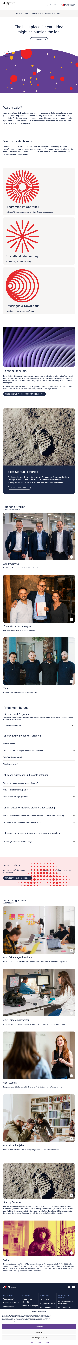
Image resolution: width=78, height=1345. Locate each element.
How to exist (44, 1300)
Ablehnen (39, 1332)
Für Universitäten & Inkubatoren (65, 1302)
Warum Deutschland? (11, 1303)
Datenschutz (32, 1342)
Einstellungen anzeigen (39, 1338)
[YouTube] (73, 1287)
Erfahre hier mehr (18, 488)
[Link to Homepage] (10, 1287)
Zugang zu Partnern (47, 1303)
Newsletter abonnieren (53, 13)
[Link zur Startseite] (68, 5)
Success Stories (9, 1307)
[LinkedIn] (69, 1287)
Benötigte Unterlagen (30, 1306)
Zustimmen (39, 1326)
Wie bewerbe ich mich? (27, 1301)
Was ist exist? (8, 1299)
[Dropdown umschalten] (72, 725)
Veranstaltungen (46, 1307)
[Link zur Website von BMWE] (9, 5)
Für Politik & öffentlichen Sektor (66, 1308)
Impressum (46, 1342)
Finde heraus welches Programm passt (23, 394)
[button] (39, 70)
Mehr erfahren (39, 39)
